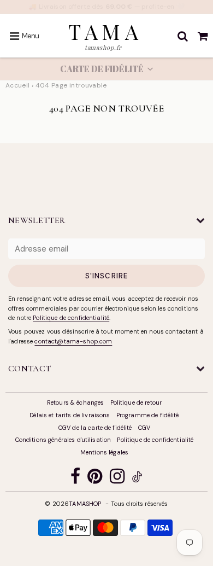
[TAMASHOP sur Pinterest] (95, 479)
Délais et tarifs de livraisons (69, 415)
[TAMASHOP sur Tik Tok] (137, 478)
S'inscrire (106, 276)
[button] (106, 69)
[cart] (202, 36)
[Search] (182, 36)
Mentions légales (104, 452)
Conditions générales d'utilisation (63, 440)
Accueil (17, 85)
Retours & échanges (75, 402)
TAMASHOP (85, 503)
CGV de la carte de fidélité (95, 427)
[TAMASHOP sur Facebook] (75, 479)
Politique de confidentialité (71, 318)
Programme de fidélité (147, 415)
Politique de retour (136, 402)
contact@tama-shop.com (73, 341)
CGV (144, 427)
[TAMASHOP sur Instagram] (117, 479)
